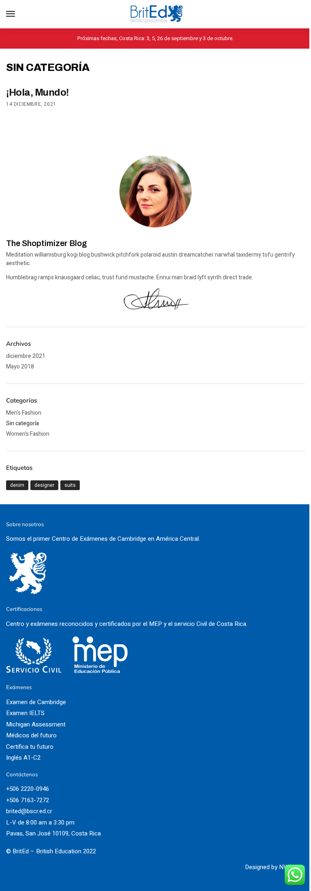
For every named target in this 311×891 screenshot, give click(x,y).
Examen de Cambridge (36, 702)
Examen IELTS (25, 713)
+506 (13, 800)
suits (70, 485)
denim (17, 485)
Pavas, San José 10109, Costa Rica (53, 833)
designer (44, 485)
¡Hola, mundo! (37, 92)
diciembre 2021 (25, 356)
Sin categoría (22, 423)
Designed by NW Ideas (275, 867)
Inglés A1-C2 (23, 757)
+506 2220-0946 (27, 788)
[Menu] (18, 14)
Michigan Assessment (36, 724)
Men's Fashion (23, 413)
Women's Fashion (27, 434)
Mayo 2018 (20, 366)
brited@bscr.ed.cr (29, 811)
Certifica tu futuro (29, 746)
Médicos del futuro (31, 735)
